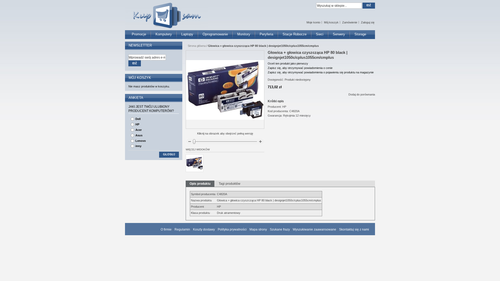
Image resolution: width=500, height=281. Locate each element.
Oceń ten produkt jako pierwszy (288, 63)
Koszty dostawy (204, 229)
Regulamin (182, 229)
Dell (138, 118)
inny (138, 146)
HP (137, 124)
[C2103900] (194, 163)
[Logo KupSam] (166, 12)
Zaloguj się (367, 22)
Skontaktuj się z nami (354, 229)
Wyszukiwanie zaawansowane (314, 229)
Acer (138, 129)
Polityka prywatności (232, 229)
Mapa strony (258, 229)
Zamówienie (349, 22)
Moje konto (313, 22)
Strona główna (197, 45)
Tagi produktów (229, 184)
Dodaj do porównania (361, 94)
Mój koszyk (331, 22)
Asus (138, 135)
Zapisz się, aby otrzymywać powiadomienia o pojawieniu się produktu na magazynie (321, 72)
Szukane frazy (280, 229)
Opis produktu (200, 184)
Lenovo (140, 140)
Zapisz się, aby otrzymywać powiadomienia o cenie (300, 67)
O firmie (166, 229)
